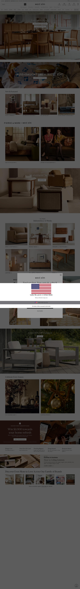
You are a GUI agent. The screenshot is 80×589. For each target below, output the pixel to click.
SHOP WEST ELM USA (43, 302)
